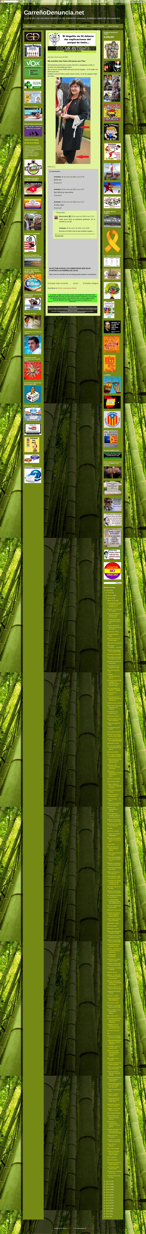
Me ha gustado (112, 1157)
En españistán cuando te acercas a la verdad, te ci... (114, 604)
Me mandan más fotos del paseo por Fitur (114, 658)
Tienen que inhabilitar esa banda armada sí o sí (114, 858)
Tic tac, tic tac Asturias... (111, 1145)
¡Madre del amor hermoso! (112, 1136)
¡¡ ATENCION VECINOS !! (111, 955)
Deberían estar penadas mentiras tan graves (113, 766)
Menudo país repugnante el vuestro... (112, 809)
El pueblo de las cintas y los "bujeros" (114, 824)
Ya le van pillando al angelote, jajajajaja (113, 689)
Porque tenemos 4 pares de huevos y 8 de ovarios (114, 627)
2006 (107, 1216)
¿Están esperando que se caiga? (114, 853)
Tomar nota (110, 844)
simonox (69, 1228)
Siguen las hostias (113, 600)
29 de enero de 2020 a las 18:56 (78, 228)
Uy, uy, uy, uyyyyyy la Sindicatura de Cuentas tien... (113, 615)
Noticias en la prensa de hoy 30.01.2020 (114, 651)
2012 (107, 1200)
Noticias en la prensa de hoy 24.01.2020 (114, 820)
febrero (110, 595)
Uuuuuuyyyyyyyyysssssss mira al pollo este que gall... (114, 1085)
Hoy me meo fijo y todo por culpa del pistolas (113, 1073)
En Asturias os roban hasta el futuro (113, 960)
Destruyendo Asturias (114, 732)
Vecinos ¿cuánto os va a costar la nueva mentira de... (114, 950)
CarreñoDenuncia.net (54, 12)
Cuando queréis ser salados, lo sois (113, 945)
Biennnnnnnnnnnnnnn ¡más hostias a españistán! (114, 1079)
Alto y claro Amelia (113, 1148)
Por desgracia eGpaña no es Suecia (114, 896)
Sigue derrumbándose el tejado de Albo (114, 932)
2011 (107, 1203)
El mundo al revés (113, 1003)
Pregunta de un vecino (114, 703)
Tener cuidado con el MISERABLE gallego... (113, 1011)
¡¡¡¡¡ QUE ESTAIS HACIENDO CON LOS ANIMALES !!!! (114, 901)
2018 (107, 1184)
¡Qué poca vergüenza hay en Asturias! (114, 804)
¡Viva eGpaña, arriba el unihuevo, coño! (113, 877)
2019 (107, 1181)
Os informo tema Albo (114, 654)
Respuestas (60, 212)
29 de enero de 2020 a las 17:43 (82, 216)
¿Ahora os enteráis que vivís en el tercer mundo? (113, 1152)
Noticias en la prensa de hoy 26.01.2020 (114, 735)
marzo (110, 592)
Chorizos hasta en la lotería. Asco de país (114, 987)
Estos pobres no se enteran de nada (113, 666)
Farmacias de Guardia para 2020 (114, 868)
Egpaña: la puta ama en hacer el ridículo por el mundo (114, 976)
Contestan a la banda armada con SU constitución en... (114, 882)
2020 (107, 590)
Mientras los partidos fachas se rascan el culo (114, 839)
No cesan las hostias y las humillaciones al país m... (114, 747)
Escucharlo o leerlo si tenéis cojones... (114, 1163)
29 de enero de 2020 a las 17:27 (72, 202)
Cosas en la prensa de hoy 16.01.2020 (114, 1068)
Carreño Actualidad (97, 26)
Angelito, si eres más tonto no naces (113, 1109)
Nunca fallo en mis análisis (113, 1059)
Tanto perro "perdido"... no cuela (114, 646)
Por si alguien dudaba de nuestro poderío (114, 755)
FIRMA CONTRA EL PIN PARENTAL (113, 999)
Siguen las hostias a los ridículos (113, 872)
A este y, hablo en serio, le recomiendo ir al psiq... (114, 785)
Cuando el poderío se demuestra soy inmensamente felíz (114, 1131)
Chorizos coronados (113, 778)
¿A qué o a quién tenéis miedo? (112, 1094)
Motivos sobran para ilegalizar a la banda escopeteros (114, 982)
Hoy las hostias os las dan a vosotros (114, 719)
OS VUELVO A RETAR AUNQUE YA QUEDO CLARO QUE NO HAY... (114, 683)
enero (109, 598)
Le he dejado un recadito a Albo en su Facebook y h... (113, 815)
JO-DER (109, 828)
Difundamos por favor (114, 910)
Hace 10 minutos (112, 1160)
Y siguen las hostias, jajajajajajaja (113, 834)
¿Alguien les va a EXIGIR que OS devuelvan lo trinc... (114, 1026)
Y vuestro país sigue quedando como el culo (113, 621)
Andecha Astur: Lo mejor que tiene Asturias (113, 1117)
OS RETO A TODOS (31, 143)
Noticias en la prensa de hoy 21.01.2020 (114, 891)
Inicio (75, 283)
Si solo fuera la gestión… (112, 693)
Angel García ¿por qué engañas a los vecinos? (114, 707)
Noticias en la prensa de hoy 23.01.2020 (114, 864)
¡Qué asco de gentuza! (114, 643)
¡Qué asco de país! (113, 1030)
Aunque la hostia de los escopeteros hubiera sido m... (113, 914)
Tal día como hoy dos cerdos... (114, 791)
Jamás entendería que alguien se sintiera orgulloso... (114, 1042)
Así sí (109, 1033)
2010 (107, 1206)
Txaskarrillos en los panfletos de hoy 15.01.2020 (113, 1099)
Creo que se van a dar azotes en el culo (114, 936)
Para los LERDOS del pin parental (114, 906)
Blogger (89, 1228)
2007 (107, 1214)
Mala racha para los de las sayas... (113, 639)
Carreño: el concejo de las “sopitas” (114, 610)
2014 (107, 1195)
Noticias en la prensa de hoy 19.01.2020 (114, 964)
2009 (107, 1208)
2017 (107, 1187)
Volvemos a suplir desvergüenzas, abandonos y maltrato (113, 1053)
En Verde (72, 26)
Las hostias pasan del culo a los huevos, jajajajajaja (114, 1020)
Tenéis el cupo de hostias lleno (112, 795)
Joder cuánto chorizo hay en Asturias (113, 919)
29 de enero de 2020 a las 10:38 (72, 177)
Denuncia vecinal (112, 752)
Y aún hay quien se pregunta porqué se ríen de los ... (114, 698)
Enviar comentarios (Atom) (67, 288)
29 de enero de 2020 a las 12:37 (72, 189)
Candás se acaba (112, 996)
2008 (107, 1211)
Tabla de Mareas (45, 26)
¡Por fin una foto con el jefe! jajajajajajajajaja (114, 739)
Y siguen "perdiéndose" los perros (113, 676)
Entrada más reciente (58, 283)
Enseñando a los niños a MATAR (114, 968)
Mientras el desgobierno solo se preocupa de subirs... (114, 773)
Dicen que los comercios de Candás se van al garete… (113, 1124)
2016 (107, 1189)
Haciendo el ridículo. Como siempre (113, 1105)
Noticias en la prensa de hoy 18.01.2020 (114, 1006)
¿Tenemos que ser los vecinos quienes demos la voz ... (114, 760)
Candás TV (83, 26)
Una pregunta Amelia (113, 1113)
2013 (107, 1197)
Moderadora (63, 216)
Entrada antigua (90, 283)
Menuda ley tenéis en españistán (114, 662)
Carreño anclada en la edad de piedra (114, 1063)
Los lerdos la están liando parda (113, 1167)
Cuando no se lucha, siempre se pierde (113, 1140)
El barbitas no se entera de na (112, 712)
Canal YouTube (113, 26)
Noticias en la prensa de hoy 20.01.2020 (114, 941)
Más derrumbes (112, 926)
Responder (58, 183)
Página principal (30, 26)
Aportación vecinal (113, 716)
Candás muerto (112, 972)
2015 (107, 1192)
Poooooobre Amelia (113, 781)
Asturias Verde (60, 26)
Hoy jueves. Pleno (113, 631)
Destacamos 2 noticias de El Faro (114, 1172)
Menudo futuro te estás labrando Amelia (112, 848)
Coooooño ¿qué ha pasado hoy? (113, 1047)
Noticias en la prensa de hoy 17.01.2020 (114, 1036)
